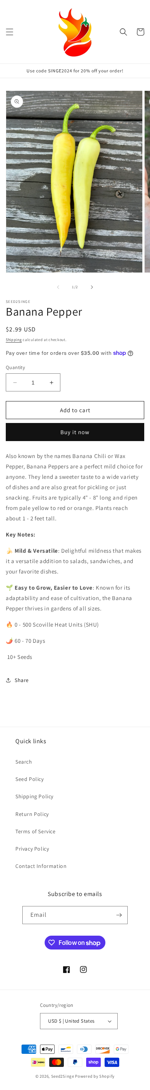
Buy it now (75, 432)
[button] (9, 31)
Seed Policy (29, 779)
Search (23, 761)
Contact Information (41, 866)
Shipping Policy (34, 796)
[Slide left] (58, 287)
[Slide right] (91, 287)
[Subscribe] (118, 915)
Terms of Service (35, 831)
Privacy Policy (32, 848)
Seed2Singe (62, 1076)
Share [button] (22, 680)
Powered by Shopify (95, 1076)
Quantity (15, 367)
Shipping (14, 339)
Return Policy (32, 814)
